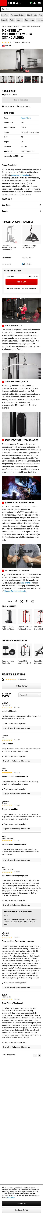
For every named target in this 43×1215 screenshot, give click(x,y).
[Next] (39, 1055)
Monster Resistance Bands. (15, 591)
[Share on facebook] (16, 601)
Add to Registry (24, 106)
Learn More (10, 1197)
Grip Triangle (26, 583)
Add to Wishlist (9, 106)
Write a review (26, 42)
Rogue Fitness (26, 118)
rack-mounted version (20, 175)
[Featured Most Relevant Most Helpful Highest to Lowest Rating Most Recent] (29, 694)
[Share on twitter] (21, 601)
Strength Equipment (13, 26)
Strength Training (26, 26)
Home (4, 26)
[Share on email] (32, 601)
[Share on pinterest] (27, 601)
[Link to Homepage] (15, 3)
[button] (3, 9)
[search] (21, 9)
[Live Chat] (31, 3)
